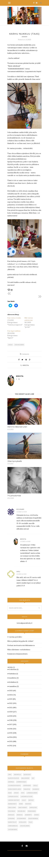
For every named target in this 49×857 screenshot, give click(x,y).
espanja (11, 781)
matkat (31, 800)
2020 (13, 712)
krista (26, 365)
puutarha (11, 811)
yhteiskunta (12, 829)
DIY (33, 778)
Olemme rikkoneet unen (17, 427)
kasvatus (27, 789)
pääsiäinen (32, 811)
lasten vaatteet (13, 800)
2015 (12, 733)
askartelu (17, 774)
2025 (12, 691)
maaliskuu (14, 678)
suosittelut (12, 822)
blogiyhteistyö (13, 778)
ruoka (36, 814)
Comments (24, 354)
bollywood (25, 778)
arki (9, 774)
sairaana (11, 818)
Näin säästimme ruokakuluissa (18, 650)
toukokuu (13, 669)
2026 (12, 667)
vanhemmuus (13, 825)
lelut (24, 800)
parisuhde (33, 807)
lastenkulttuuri (26, 796)
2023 (12, 699)
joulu (35, 785)
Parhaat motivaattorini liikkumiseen (21, 645)
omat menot (22, 807)
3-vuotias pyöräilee (14, 637)
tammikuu (14, 686)
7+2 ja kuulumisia (14, 496)
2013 (12, 741)
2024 (12, 695)
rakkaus (11, 814)
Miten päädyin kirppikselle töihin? (20, 641)
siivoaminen (21, 818)
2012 (12, 746)
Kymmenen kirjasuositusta (17, 654)
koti (22, 792)
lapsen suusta (13, 796)
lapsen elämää (32, 792)
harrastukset (21, 781)
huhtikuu (13, 674)
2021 (12, 707)
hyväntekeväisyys (14, 785)
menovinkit (12, 803)
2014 (13, 737)
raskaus (19, 814)
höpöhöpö (27, 785)
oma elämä (12, 807)
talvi (30, 822)
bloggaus (27, 774)
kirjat (16, 792)
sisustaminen (33, 818)
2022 (12, 703)
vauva (10, 344)
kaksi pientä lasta (14, 789)
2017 (12, 724)
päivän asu (21, 811)
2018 (13, 720)
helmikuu (13, 682)
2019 (12, 716)
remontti (28, 814)
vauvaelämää (19, 344)
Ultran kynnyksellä (14, 461)
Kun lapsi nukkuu (13, 331)
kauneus (36, 789)
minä (21, 803)
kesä (10, 792)
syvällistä (22, 822)
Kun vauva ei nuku (14, 318)
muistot (28, 803)
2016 (12, 729)
